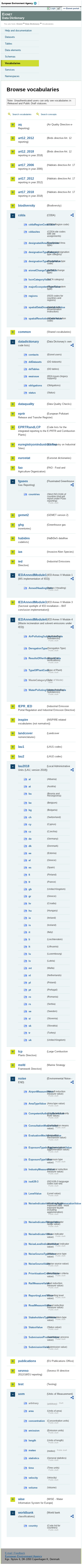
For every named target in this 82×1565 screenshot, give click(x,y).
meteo (32, 1450)
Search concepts (49, 114)
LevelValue (35, 1193)
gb (30, 889)
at (30, 786)
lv (30, 961)
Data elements (13, 50)
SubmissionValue (37, 1347)
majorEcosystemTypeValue (37, 286)
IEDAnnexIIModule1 (32, 575)
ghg (21, 524)
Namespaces (12, 76)
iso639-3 (33, 1181)
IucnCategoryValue (37, 279)
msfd (21, 1065)
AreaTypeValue (37, 1103)
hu (30, 910)
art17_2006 (26, 165)
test (20, 1384)
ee (30, 853)
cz (30, 831)
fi (29, 874)
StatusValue (36, 1327)
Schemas (10, 56)
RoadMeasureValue (37, 1305)
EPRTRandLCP (29, 427)
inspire (23, 719)
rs (30, 1004)
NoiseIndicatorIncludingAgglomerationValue (37, 1203)
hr (30, 903)
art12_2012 (26, 138)
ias (20, 551)
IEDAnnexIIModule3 (32, 602)
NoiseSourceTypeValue (37, 1253)
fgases (23, 481)
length (32, 1440)
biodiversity (26, 205)
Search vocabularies (21, 114)
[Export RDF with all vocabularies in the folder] (72, 215)
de (30, 838)
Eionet (20, 24)
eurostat (24, 458)
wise (21, 1499)
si (30, 1018)
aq (20, 124)
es (30, 867)
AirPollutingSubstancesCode (37, 636)
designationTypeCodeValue (37, 261)
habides (24, 538)
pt (30, 989)
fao (20, 467)
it (29, 932)
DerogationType (37, 648)
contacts (34, 354)
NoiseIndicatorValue (37, 1234)
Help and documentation (18, 30)
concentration (37, 1420)
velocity (33, 1477)
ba (30, 793)
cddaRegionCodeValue (37, 224)
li (29, 939)
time (31, 1467)
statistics (34, 1458)
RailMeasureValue (37, 1283)
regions (33, 295)
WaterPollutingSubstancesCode (37, 690)
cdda (21, 215)
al (30, 779)
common (24, 331)
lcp (20, 1051)
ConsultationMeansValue (37, 1125)
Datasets (10, 37)
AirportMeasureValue (37, 1091)
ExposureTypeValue (37, 1159)
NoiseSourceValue (37, 1263)
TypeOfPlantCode (37, 670)
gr (30, 896)
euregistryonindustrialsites (32, 444)
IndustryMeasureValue (37, 1169)
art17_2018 (26, 192)
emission (34, 1430)
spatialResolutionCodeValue (37, 318)
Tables (8, 43)
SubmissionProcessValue (37, 1337)
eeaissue (34, 376)
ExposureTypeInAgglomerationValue (37, 1147)
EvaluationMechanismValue (37, 1135)
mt (30, 968)
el (30, 860)
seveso (23, 1370)
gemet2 (23, 515)
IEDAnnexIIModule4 (32, 619)
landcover (25, 733)
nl (30, 975)
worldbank (25, 1512)
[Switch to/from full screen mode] (59, 8)
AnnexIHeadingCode (37, 588)
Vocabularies (12, 63)
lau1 (21, 746)
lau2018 (23, 766)
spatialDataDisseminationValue (37, 307)
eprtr (21, 413)
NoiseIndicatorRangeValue (37, 1222)
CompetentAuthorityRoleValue (37, 1113)
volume (33, 1487)
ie (30, 918)
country (33, 1525)
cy (30, 824)
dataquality (26, 404)
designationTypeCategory (37, 252)
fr (29, 882)
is (30, 925)
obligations (35, 385)
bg (30, 810)
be (30, 802)
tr (29, 1032)
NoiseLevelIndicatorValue (37, 1244)
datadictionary (28, 341)
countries (34, 494)
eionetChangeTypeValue (37, 270)
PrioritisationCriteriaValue (37, 1273)
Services (10, 69)
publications (27, 1361)
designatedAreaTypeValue (37, 243)
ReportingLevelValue (37, 1295)
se (30, 1011)
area (31, 1411)
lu (30, 953)
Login (53, 8)
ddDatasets (35, 361)
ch (30, 817)
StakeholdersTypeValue (37, 1317)
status (32, 392)
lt (29, 946)
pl (30, 982)
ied (20, 561)
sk (30, 1025)
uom (21, 1394)
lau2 (21, 756)
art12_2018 (26, 151)
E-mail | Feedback (15, 1553)
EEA (20, 3)
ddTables (34, 369)
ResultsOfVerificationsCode (37, 658)
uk (30, 1040)
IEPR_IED (25, 706)
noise (22, 1078)
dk (30, 846)
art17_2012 (26, 178)
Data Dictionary (32, 24)
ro (30, 996)
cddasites (34, 231)
